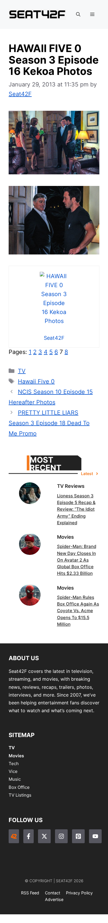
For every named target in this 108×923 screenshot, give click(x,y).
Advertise (54, 899)
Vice (13, 771)
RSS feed (30, 892)
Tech (14, 763)
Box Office (19, 787)
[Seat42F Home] (14, 836)
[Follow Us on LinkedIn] (78, 836)
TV (22, 371)
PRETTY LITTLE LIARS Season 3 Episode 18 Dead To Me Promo (49, 423)
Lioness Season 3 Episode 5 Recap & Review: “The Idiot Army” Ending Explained (76, 509)
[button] (78, 14)
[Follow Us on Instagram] (61, 836)
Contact (52, 892)
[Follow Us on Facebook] (28, 836)
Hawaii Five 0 (36, 381)
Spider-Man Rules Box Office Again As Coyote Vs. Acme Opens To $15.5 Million (78, 611)
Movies (16, 755)
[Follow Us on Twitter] (44, 836)
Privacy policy (79, 892)
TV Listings (20, 795)
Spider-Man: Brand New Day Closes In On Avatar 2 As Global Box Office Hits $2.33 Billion (76, 560)
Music (15, 779)
